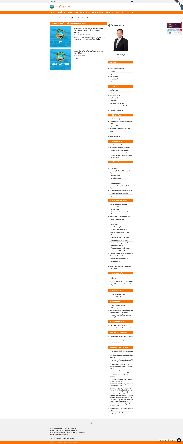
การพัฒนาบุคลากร (114, 224)
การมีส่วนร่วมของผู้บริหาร (115, 308)
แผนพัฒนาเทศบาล (114, 90)
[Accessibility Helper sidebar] (181, 8)
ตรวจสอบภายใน (114, 100)
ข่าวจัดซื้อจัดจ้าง (113, 168)
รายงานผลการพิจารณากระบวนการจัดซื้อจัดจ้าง (120, 193)
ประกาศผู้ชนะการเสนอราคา (116, 178)
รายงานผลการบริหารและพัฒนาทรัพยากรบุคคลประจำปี (121, 253)
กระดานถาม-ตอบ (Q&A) (115, 136)
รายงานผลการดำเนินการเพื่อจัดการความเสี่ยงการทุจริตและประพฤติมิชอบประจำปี (121, 316)
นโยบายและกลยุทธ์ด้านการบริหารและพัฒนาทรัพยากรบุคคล (120, 213)
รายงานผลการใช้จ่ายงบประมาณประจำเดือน (119, 150)
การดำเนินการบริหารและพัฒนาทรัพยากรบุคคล (120, 216)
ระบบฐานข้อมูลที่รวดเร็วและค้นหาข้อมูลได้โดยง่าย (120, 413)
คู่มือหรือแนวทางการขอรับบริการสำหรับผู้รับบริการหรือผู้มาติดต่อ (121, 122)
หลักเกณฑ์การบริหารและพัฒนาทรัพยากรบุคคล (120, 232)
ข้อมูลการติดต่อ (120, 12)
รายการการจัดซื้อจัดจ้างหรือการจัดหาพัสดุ (118, 165)
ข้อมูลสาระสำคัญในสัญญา (116, 183)
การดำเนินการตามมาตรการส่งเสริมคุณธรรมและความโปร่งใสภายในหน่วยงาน (121, 341)
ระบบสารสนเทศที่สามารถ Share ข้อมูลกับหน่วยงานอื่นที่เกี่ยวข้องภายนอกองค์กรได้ (121, 384)
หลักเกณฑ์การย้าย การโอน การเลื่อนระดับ (119, 240)
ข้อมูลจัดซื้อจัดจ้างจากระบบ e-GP (117, 195)
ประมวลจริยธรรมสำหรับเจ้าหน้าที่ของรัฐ (119, 258)
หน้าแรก (53, 12)
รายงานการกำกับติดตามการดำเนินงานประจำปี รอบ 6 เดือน (121, 106)
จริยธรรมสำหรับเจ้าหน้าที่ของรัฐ (116, 256)
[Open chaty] (179, 440)
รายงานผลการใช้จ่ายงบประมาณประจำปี (118, 153)
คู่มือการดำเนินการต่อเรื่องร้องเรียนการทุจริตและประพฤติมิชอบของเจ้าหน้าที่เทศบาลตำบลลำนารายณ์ (88, 30)
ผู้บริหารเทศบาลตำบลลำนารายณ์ (117, 68)
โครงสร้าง (112, 65)
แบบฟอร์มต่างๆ (113, 264)
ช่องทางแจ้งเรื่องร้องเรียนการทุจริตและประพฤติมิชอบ (121, 281)
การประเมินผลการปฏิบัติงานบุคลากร (118, 227)
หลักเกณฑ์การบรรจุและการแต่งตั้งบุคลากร (120, 237)
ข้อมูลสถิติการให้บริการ (115, 126)
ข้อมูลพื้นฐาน (61, 12)
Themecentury (75, 442)
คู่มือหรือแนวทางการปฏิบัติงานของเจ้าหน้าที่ (119, 118)
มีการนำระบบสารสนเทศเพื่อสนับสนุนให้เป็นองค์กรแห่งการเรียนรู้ (121, 409)
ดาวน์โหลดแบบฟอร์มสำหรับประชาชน (118, 134)
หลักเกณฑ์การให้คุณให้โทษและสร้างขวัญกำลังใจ (121, 250)
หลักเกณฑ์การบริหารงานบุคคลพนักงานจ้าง (120, 242)
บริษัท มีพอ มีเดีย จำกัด (69, 438)
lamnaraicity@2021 (88, 34)
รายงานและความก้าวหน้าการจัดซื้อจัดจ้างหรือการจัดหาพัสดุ (121, 187)
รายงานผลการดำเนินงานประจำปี (117, 110)
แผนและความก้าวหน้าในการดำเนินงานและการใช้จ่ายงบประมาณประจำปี (122, 156)
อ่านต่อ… (98, 39)
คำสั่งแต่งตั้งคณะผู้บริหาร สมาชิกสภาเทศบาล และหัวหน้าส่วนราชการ (120, 267)
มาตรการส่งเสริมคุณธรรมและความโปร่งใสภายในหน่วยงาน (121, 337)
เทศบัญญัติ (112, 92)
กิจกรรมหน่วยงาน (85, 12)
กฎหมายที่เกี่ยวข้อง (114, 76)
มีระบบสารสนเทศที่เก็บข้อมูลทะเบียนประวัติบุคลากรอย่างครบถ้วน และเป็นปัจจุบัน (121, 380)
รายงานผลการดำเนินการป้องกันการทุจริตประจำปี (120, 328)
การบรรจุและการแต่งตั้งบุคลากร (117, 221)
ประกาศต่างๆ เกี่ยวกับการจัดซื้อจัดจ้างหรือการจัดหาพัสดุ (121, 172)
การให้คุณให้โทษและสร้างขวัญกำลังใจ (119, 229)
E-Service (112, 131)
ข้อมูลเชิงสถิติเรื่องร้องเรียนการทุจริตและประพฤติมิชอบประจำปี (121, 284)
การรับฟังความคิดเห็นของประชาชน (117, 294)
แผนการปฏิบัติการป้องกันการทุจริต (117, 103)
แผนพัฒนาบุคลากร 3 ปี (115, 209)
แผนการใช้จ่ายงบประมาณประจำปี (117, 145)
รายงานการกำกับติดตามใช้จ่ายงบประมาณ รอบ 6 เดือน (121, 147)
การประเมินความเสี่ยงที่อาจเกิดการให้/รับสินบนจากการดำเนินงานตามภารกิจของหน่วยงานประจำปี (121, 311)
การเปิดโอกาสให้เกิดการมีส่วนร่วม (117, 297)
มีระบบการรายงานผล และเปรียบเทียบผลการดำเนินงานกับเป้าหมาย (121, 356)
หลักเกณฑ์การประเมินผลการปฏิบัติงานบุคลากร (121, 248)
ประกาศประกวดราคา (115, 175)
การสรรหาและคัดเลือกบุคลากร (117, 219)
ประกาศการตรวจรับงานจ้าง (116, 180)
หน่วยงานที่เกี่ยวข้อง (97, 12)
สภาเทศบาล (109, 12)
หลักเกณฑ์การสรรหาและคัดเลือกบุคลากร (119, 235)
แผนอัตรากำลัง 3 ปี (115, 206)
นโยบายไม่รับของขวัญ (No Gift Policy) (118, 305)
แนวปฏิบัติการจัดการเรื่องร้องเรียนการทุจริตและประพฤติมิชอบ (120, 277)
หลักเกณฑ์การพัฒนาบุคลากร (117, 245)
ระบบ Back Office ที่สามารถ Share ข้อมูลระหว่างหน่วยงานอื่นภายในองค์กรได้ (121, 404)
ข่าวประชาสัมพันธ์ (73, 12)
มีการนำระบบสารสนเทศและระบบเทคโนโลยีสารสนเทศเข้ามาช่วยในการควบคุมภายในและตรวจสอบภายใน (121, 366)
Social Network (113, 81)
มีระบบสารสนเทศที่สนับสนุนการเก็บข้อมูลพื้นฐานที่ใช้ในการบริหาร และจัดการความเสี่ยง (121, 361)
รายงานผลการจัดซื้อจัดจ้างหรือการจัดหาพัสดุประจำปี (121, 190)
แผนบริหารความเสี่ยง (114, 98)
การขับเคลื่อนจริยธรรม (115, 261)
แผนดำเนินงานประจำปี (115, 95)
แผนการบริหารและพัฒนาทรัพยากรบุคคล (118, 204)
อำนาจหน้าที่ (112, 71)
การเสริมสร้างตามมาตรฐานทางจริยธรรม (118, 325)
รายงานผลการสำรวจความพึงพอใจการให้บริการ (120, 128)
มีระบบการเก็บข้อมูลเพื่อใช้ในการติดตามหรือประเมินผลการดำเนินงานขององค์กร (121, 352)
